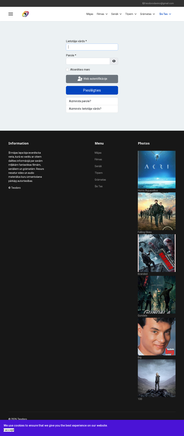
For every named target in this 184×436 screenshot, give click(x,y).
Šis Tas (163, 14)
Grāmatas (145, 14)
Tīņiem (129, 14)
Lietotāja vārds (76, 41)
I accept (9, 430)
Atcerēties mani (80, 69)
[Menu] (10, 14)
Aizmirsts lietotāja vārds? (85, 108)
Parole (71, 55)
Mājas (89, 14)
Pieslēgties (92, 90)
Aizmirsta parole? (80, 101)
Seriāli (114, 14)
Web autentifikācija (95, 78)
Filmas (100, 14)
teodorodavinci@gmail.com (159, 3)
